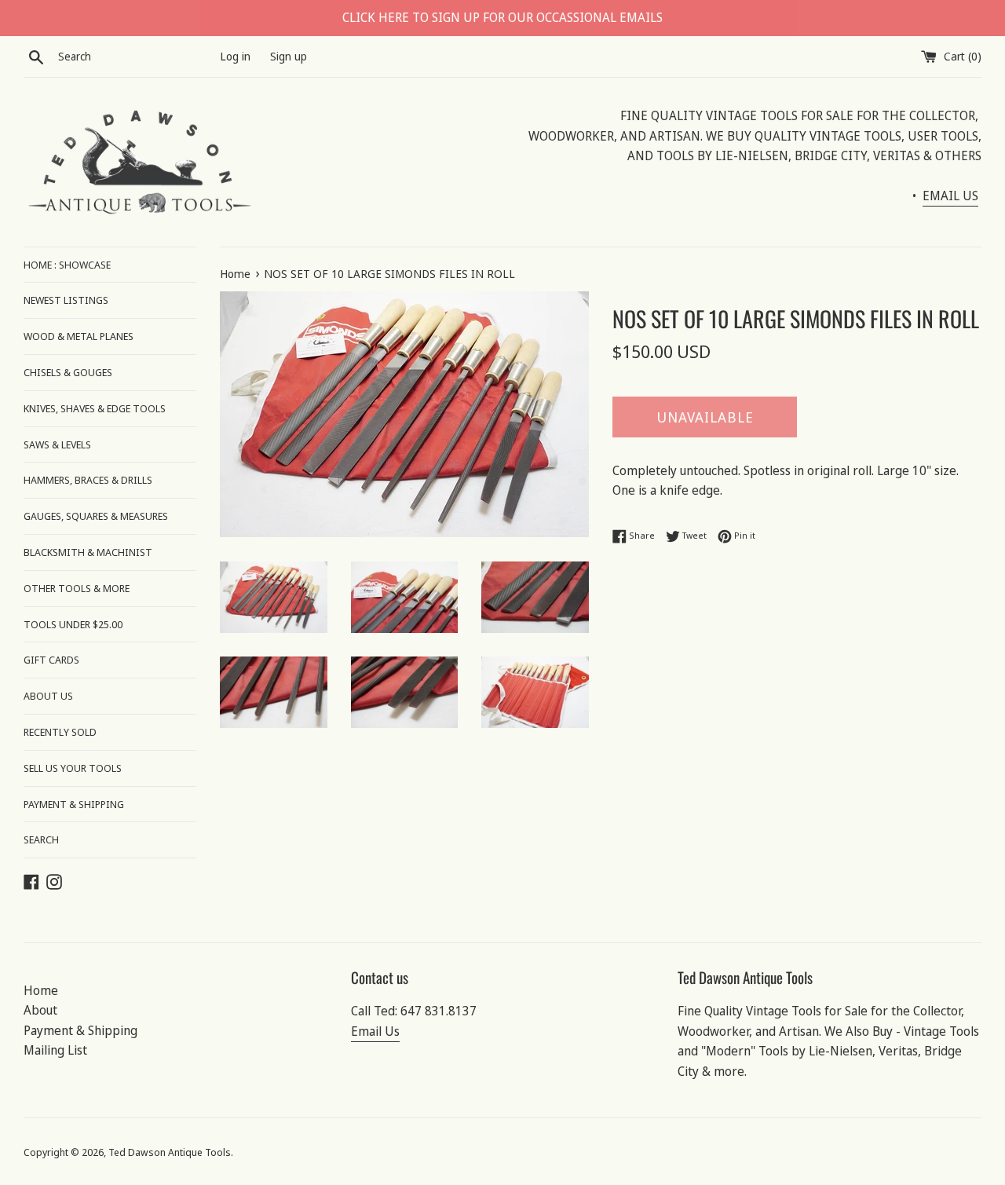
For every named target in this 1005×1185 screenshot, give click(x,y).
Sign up (288, 56)
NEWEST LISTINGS (66, 300)
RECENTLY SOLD (60, 732)
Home (41, 990)
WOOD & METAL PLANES (78, 336)
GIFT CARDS (51, 660)
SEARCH (41, 839)
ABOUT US (48, 696)
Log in (235, 56)
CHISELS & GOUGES (68, 372)
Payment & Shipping (80, 1030)
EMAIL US (950, 195)
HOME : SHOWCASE (67, 265)
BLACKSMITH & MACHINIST (88, 552)
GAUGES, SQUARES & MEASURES (96, 516)
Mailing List (55, 1050)
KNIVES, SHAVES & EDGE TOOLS (95, 408)
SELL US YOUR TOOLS (73, 768)
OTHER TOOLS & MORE (77, 588)
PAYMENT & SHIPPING (74, 804)
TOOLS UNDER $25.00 (73, 624)
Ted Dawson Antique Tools (169, 1152)
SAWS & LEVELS (57, 444)
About (40, 1010)
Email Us (375, 1031)
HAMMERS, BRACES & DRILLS (88, 480)
